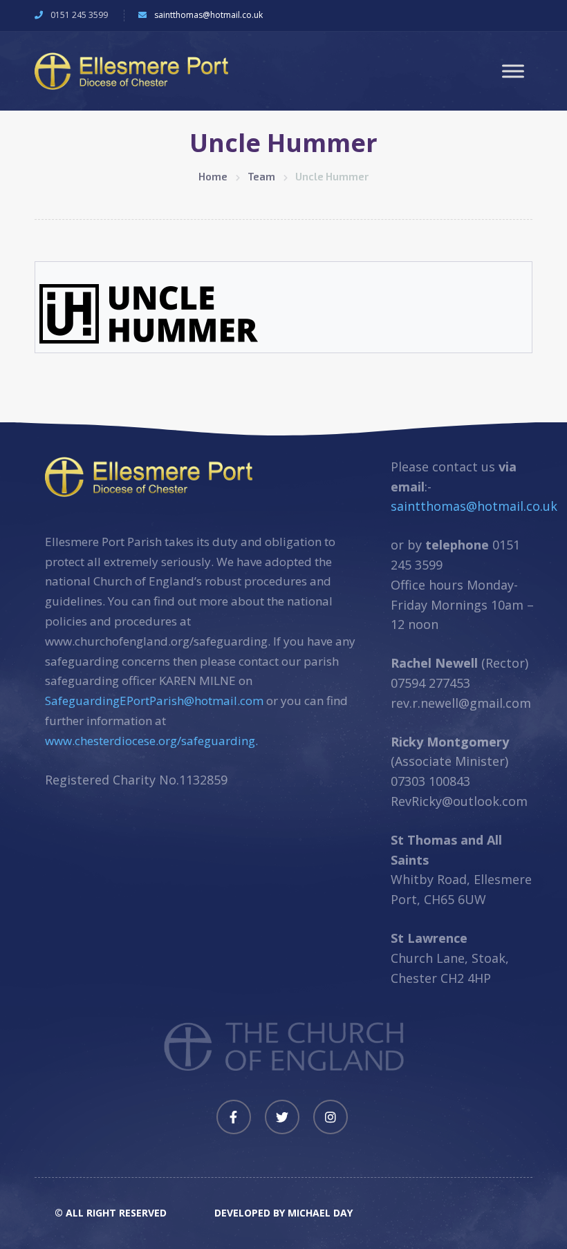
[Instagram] (330, 1117)
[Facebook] (233, 1117)
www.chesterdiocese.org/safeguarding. (151, 741)
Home (212, 176)
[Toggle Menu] (513, 70)
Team (261, 176)
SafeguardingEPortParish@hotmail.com (154, 700)
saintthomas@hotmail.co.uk (208, 15)
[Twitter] (282, 1117)
